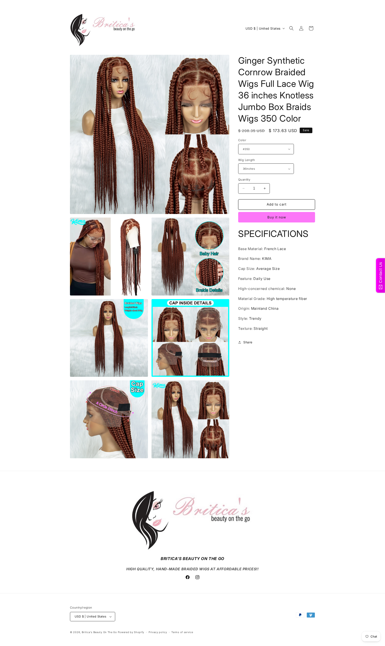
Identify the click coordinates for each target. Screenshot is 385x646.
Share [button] (247, 342)
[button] (291, 28)
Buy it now (276, 217)
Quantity (244, 179)
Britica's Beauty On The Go (99, 632)
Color (242, 140)
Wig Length (246, 160)
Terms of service (182, 632)
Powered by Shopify (131, 632)
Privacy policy (158, 632)
